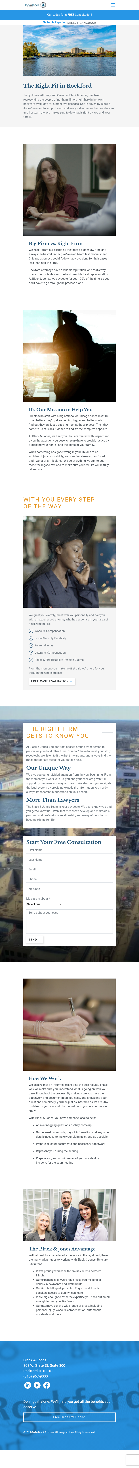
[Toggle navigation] (112, 4)
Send (33, 939)
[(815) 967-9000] (69, 15)
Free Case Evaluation (50, 681)
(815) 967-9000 (35, 1376)
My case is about (38, 898)
